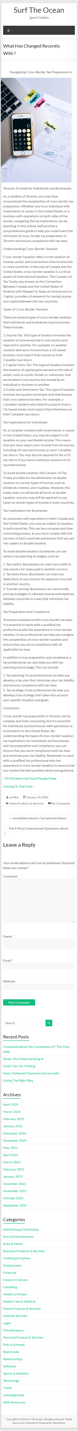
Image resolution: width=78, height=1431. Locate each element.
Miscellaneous (13, 1330)
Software (9, 1366)
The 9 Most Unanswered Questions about (35, 830)
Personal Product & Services (23, 1337)
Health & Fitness (15, 1294)
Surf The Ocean (39, 9)
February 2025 (13, 1119)
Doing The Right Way (18, 1080)
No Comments (60, 803)
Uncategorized (13, 1395)
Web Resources (14, 1402)
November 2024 (14, 1140)
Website (9, 981)
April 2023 (10, 1155)
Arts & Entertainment (18, 1236)
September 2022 (15, 1205)
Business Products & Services (24, 1251)
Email (8, 960)
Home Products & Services (26, 803)
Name (8, 936)
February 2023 (13, 1169)
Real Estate (11, 1352)
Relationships (13, 1359)
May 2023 (10, 1148)
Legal (7, 1323)
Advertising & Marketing (20, 1229)
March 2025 (12, 1112)
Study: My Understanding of (23, 1059)
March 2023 (12, 1162)
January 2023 (13, 1176)
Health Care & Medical (19, 1301)
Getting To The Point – (19, 786)
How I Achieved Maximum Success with (31, 1073)
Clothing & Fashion (17, 1258)
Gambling (10, 1287)
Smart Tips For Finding (19, 1066)
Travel (7, 1388)
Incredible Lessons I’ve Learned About (38, 818)
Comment (10, 876)
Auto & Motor (13, 1244)
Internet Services (15, 1316)
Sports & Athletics (16, 1373)
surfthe (14, 797)
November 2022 (14, 1191)
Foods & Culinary (15, 1280)
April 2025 (10, 1104)
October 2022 (13, 1198)
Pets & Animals (14, 1344)
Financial (9, 1272)
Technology (11, 1380)
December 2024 (14, 1133)
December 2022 (14, 1184)
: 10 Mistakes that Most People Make (29, 778)
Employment (12, 1265)
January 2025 (13, 1126)
